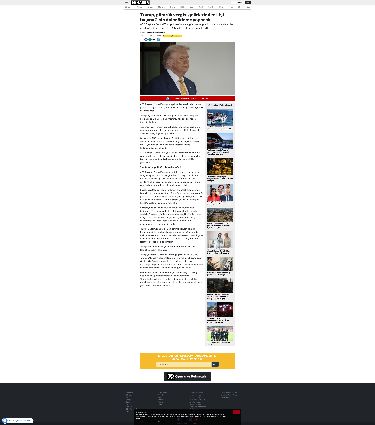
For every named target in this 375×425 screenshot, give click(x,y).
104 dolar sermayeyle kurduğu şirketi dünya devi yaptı (219, 274)
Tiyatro (160, 402)
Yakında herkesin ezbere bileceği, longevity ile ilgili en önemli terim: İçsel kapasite (218, 251)
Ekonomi (161, 7)
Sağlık (201, 7)
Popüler (211, 7)
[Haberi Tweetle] (142, 39)
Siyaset (150, 7)
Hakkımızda (193, 409)
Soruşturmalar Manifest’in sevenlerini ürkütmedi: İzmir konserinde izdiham (218, 320)
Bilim (240, 7)
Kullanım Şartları (195, 395)
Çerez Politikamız (195, 397)
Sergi (160, 404)
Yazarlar (140, 7)
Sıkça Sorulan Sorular (197, 407)
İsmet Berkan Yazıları (229, 393)
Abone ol (240, 2)
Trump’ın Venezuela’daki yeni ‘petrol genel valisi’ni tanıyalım (219, 203)
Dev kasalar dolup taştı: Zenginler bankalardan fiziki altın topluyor (220, 179)
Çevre (230, 7)
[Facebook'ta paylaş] (146, 39)
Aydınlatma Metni (196, 393)
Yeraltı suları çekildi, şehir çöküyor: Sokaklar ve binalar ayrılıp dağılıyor (218, 226)
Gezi (248, 7)
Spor (192, 7)
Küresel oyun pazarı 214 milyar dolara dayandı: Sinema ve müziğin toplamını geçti (219, 297)
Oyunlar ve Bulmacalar (191, 376)
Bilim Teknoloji (131, 409)
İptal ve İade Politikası (197, 400)
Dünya (172, 7)
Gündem (128, 7)
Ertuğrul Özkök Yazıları (229, 395)
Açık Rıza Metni (195, 402)
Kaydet (215, 364)
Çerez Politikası (141, 422)
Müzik (160, 397)
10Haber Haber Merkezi (155, 33)
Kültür (182, 7)
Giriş (248, 2)
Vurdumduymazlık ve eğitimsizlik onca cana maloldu (219, 128)
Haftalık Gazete (226, 397)
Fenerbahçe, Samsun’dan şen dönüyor (218, 343)
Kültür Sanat (162, 393)
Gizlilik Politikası (195, 404)
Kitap (221, 7)
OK (236, 412)
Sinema (161, 400)
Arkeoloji (161, 395)
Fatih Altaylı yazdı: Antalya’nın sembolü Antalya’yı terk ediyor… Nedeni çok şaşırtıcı (219, 152)
